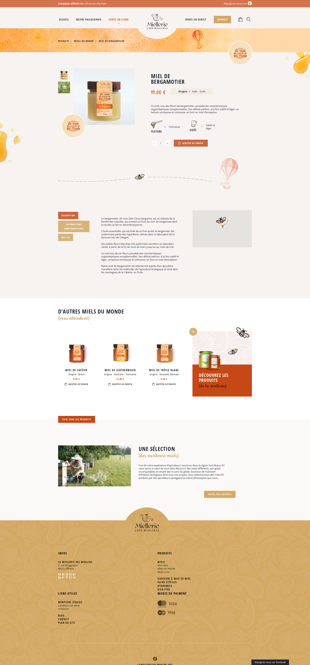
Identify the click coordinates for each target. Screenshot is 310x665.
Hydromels (165, 586)
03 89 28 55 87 (67, 574)
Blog (61, 615)
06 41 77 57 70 (67, 577)
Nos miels (163, 565)
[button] (240, 19)
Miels (161, 562)
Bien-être (164, 589)
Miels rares (164, 571)
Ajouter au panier (192, 143)
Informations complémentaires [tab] (74, 226)
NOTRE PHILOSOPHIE (220, 494)
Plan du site (66, 622)
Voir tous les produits (76, 419)
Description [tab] (68, 215)
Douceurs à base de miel (174, 578)
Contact (63, 619)
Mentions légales (70, 602)
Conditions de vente (69, 605)
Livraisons (63, 608)
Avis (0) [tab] (65, 237)
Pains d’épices (167, 582)
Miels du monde (166, 568)
